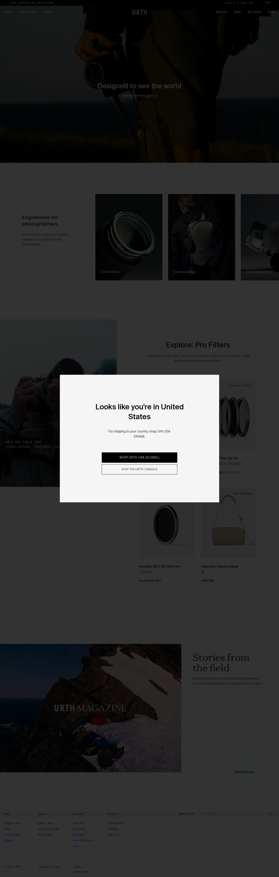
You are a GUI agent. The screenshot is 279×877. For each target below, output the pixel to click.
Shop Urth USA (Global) (139, 457)
